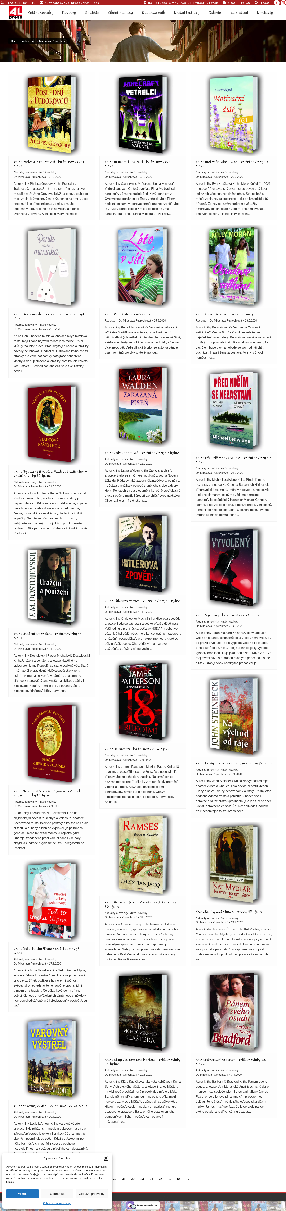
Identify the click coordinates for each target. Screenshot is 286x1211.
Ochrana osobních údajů (57, 1203)
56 (178, 1178)
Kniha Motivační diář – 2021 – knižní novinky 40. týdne (232, 164)
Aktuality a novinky (25, 172)
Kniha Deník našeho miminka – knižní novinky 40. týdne (51, 316)
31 (123, 1178)
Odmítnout (57, 1194)
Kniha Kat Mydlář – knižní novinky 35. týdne (229, 911)
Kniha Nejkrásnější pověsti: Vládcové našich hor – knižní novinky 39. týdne (50, 473)
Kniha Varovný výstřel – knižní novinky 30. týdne (50, 1106)
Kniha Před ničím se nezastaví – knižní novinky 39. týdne (233, 460)
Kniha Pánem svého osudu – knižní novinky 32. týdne (231, 1061)
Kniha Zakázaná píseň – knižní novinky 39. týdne (142, 453)
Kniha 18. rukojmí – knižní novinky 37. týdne (137, 749)
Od (30, 176)
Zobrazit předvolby (91, 1194)
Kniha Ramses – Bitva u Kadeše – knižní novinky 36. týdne (140, 904)
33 (142, 1178)
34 (151, 1178)
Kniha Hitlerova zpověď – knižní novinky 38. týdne (142, 601)
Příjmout (22, 1194)
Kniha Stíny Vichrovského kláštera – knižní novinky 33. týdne (143, 1061)
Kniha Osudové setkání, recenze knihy (224, 314)
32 (133, 1178)
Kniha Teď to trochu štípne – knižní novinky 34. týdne (48, 950)
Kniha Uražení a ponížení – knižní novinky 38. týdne (48, 635)
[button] (106, 1158)
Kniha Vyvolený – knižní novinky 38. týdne (227, 615)
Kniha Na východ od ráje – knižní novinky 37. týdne (234, 763)
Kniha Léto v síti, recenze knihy (127, 314)
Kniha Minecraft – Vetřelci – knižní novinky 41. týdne (139, 164)
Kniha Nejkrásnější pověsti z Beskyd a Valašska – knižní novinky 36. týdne (49, 793)
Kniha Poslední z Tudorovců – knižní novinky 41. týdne (49, 164)
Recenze (110, 320)
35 (160, 1178)
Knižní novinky (47, 172)
